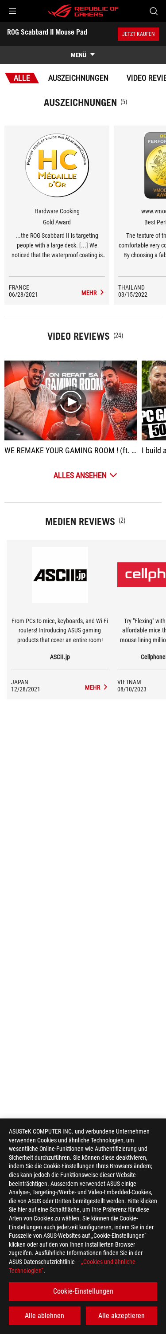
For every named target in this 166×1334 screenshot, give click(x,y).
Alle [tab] (22, 77)
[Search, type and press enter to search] (153, 11)
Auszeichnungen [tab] (78, 77)
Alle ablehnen (44, 1315)
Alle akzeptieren (121, 1315)
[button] (12, 11)
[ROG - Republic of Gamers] (83, 11)
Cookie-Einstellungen (83, 1291)
